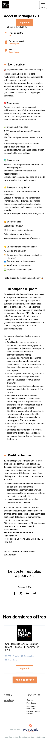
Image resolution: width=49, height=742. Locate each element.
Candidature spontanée (9, 701)
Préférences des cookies (34, 712)
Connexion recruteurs (31, 707)
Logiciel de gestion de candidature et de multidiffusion (24, 737)
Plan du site (31, 703)
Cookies (30, 700)
